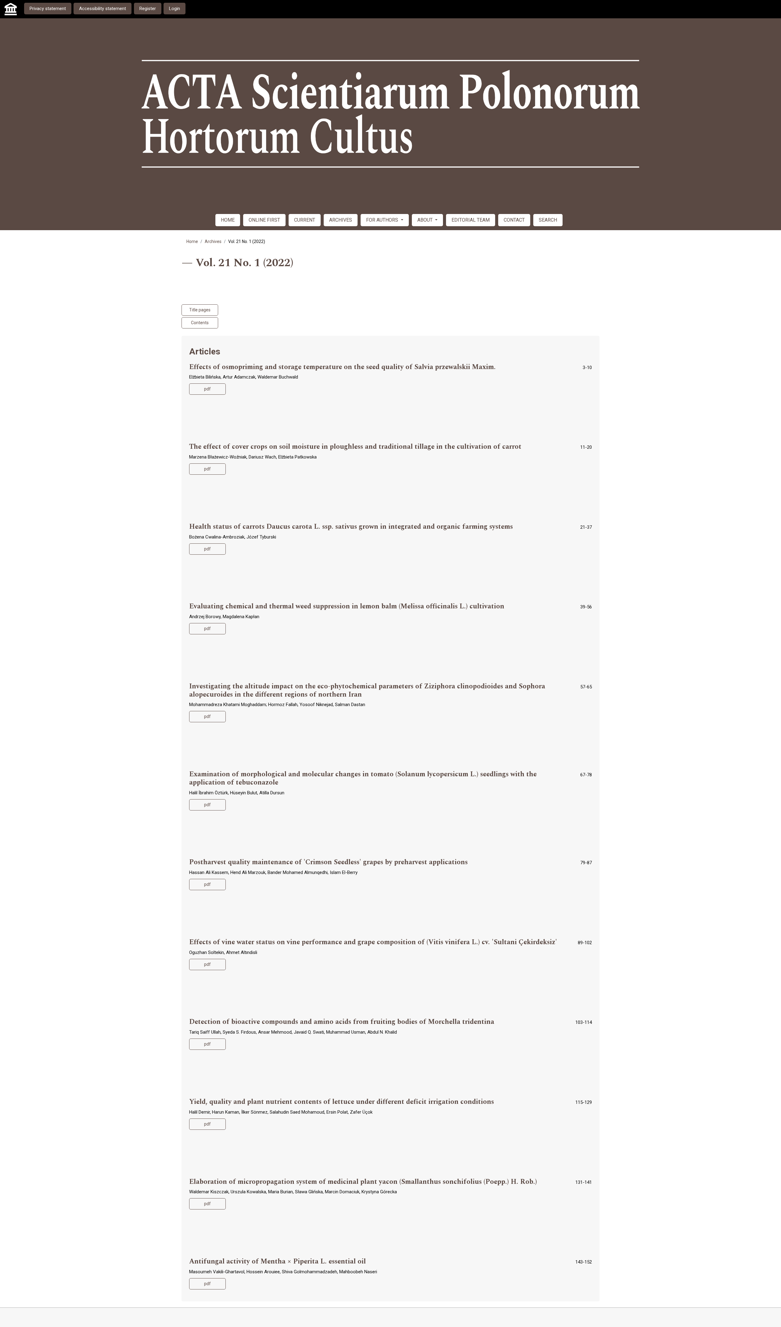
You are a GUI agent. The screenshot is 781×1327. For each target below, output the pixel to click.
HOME (228, 220)
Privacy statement (48, 8)
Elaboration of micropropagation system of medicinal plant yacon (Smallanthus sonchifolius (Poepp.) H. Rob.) (363, 1182)
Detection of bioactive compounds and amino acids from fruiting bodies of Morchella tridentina (341, 1022)
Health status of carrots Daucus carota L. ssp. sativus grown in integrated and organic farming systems (351, 527)
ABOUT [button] (425, 220)
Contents (200, 322)
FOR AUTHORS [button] (382, 220)
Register (147, 8)
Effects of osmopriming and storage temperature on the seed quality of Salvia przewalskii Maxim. (342, 367)
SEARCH (548, 220)
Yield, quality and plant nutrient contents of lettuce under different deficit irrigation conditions (341, 1102)
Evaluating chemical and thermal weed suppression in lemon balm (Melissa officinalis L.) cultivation (346, 606)
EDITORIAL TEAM (471, 220)
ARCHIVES (340, 220)
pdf (207, 388)
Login (174, 8)
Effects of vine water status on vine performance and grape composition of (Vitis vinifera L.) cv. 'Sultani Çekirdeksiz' (373, 942)
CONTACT (514, 220)
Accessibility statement (102, 8)
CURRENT (304, 220)
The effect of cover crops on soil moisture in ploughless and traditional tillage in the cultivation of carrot (355, 447)
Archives (213, 241)
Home (192, 241)
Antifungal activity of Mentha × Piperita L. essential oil (277, 1261)
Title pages (200, 309)
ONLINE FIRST (264, 220)
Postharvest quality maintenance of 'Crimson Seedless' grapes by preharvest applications (328, 862)
